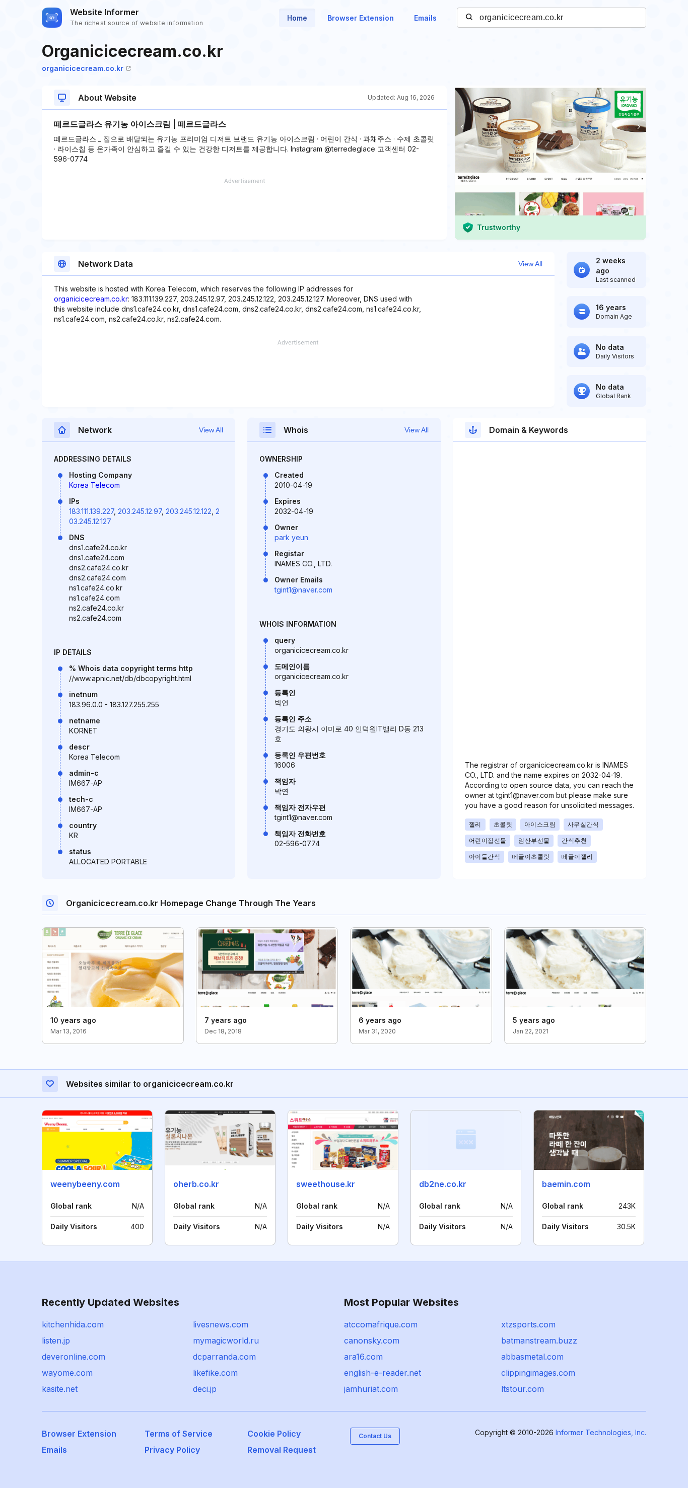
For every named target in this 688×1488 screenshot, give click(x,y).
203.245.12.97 (140, 511)
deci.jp (205, 1389)
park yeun (291, 537)
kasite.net (60, 1389)
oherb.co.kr (196, 1184)
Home (297, 18)
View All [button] (530, 264)
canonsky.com (371, 1340)
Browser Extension (360, 18)
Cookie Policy (274, 1434)
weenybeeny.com (85, 1184)
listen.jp (56, 1340)
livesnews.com (220, 1324)
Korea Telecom (94, 485)
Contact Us (375, 1436)
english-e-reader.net (382, 1373)
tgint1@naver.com (303, 589)
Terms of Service (179, 1434)
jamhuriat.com (371, 1389)
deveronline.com (73, 1357)
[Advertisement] (244, 209)
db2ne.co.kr (442, 1184)
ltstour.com (522, 1389)
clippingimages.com (538, 1373)
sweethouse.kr (325, 1184)
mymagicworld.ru (226, 1340)
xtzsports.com (528, 1324)
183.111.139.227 (91, 511)
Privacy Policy (172, 1450)
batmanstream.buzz (539, 1340)
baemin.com (566, 1184)
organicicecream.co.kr (82, 68)
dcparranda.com (224, 1357)
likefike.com (215, 1373)
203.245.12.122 (189, 511)
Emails (425, 18)
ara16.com (363, 1357)
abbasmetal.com (532, 1357)
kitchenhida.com (73, 1324)
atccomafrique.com (381, 1324)
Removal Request (281, 1450)
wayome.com (67, 1373)
